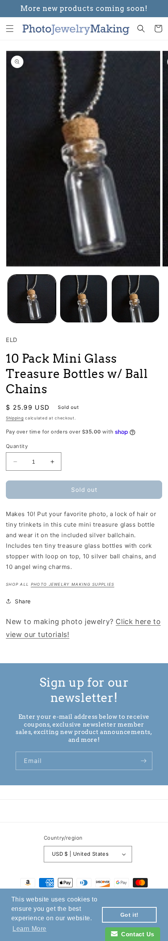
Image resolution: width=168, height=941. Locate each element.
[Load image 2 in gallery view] (84, 299)
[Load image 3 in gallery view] (135, 299)
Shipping (15, 418)
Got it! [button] (129, 915)
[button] (9, 28)
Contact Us (136, 934)
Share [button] (23, 601)
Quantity (17, 446)
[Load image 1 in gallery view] (32, 299)
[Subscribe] (143, 761)
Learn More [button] (29, 928)
